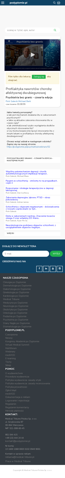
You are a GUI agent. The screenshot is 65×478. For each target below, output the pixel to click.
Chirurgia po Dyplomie (14, 282)
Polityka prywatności (16, 386)
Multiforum (11, 348)
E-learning (10, 358)
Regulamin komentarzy (17, 407)
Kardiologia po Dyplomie (16, 295)
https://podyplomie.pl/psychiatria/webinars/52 (28, 146)
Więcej (11, 233)
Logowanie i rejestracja (17, 400)
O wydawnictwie (14, 373)
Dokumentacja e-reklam (17, 397)
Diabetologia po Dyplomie (17, 289)
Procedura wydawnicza (17, 376)
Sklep (8, 365)
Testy (8, 361)
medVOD (10, 355)
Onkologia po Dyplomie (15, 312)
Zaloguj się (39, 76)
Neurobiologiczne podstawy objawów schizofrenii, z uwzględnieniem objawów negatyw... (31, 226)
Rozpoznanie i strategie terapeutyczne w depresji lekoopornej (30, 189)
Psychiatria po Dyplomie (15, 319)
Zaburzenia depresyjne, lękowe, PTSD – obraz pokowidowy (28, 198)
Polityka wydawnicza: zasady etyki (23, 380)
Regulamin (10, 403)
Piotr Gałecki (12, 101)
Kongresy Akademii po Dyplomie (22, 341)
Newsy (9, 337)
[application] (32, 55)
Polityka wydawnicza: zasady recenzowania (27, 383)
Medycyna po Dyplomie (15, 302)
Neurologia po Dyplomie (15, 306)
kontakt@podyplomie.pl (17, 441)
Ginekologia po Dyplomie (16, 292)
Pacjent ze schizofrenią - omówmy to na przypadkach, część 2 (31, 181)
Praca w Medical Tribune (18, 461)
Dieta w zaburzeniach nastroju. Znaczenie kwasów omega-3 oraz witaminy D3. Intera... (30, 217)
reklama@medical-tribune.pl (19, 457)
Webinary (10, 351)
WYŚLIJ (56, 253)
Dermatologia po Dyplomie (17, 285)
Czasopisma (11, 334)
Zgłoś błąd (10, 390)
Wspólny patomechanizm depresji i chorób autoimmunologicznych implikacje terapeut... (27, 172)
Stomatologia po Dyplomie (17, 326)
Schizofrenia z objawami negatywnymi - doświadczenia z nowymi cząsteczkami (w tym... (32, 207)
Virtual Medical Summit (17, 344)
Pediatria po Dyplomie (14, 316)
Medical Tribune (11, 299)
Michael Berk (24, 101)
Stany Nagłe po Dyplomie (16, 323)
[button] (32, 54)
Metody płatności (14, 410)
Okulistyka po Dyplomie (15, 309)
